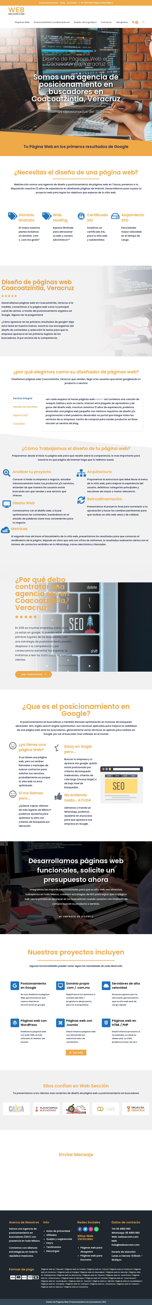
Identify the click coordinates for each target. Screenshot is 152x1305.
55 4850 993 (87, 2)
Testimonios (53, 1247)
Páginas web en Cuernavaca (122, 1278)
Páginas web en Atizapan (52, 1284)
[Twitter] (85, 1229)
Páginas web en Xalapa (68, 1272)
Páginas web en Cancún (80, 1281)
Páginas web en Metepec (72, 1278)
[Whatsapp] (96, 1229)
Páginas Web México (103, 2)
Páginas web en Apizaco (52, 1287)
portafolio (72, 2)
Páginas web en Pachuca (121, 1269)
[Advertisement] (76, 1180)
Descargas (52, 1251)
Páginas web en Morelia (117, 1272)
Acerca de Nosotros (48, 2)
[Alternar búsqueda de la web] (143, 22)
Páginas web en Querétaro (118, 1275)
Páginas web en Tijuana (93, 1275)
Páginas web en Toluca (97, 1269)
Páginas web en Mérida (103, 1281)
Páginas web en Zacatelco (76, 1287)
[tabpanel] (93, 412)
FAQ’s (49, 1243)
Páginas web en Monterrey (69, 1275)
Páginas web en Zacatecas (102, 1284)
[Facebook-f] (79, 1229)
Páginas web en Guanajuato (54, 1281)
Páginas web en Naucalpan (92, 1272)
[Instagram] (90, 1229)
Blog (62, 2)
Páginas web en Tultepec (77, 1284)
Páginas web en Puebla (75, 1269)
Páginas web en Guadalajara (128, 1281)
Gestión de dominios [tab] (25, 406)
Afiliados (51, 1235)
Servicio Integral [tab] (22, 398)
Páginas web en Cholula (96, 1278)
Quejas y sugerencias (59, 1239)
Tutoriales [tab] (19, 423)
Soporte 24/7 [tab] (20, 415)
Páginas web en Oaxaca (127, 1284)
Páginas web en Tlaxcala (52, 1269)
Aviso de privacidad (58, 1231)
